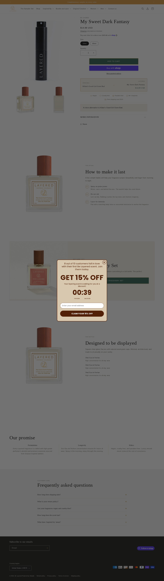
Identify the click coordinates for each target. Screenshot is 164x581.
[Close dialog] (104, 262)
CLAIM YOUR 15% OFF (82, 313)
